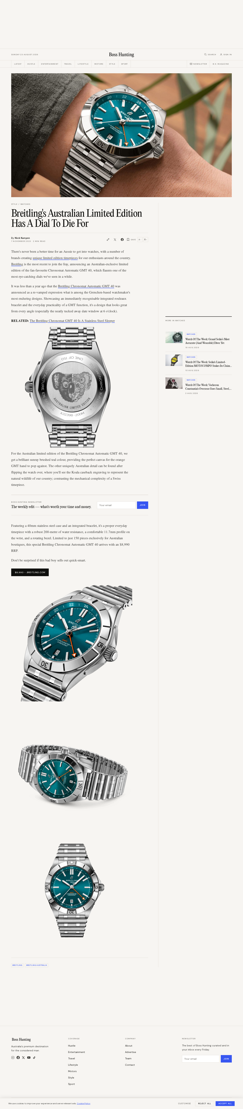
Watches (25, 204)
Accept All (225, 1103)
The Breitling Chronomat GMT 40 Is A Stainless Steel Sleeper (72, 320)
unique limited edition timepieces (55, 258)
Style (112, 64)
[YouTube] (29, 1057)
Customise (184, 1103)
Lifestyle (83, 64)
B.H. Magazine (221, 64)
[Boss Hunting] (121, 54)
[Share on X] (115, 239)
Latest (18, 64)
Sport (124, 64)
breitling (17, 965)
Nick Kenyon (22, 238)
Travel (68, 64)
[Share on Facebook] (122, 239)
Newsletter (200, 64)
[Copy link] (108, 239)
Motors (98, 64)
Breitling (17, 264)
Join (142, 505)
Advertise (130, 1052)
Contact (130, 1064)
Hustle (31, 64)
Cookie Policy (83, 1103)
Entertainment (49, 64)
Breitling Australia (36, 965)
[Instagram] (12, 1057)
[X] (23, 1057)
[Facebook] (18, 1057)
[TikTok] (34, 1057)
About (128, 1045)
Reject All (204, 1103)
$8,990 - (30, 572)
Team (128, 1058)
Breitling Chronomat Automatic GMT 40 (86, 286)
